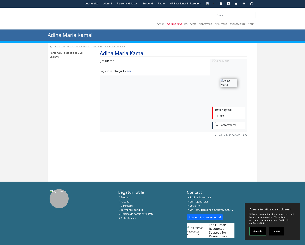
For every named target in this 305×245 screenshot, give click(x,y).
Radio (161, 3)
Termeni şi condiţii (132, 210)
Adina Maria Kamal (115, 46)
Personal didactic (127, 3)
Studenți (148, 3)
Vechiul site (91, 3)
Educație (190, 24)
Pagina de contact (200, 197)
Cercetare (205, 24)
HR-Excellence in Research (185, 3)
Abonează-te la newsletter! (205, 217)
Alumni (107, 3)
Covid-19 (195, 205)
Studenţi (126, 197)
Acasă (160, 24)
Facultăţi (126, 201)
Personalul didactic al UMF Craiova (85, 46)
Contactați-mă (228, 125)
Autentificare (128, 218)
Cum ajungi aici (199, 201)
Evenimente (238, 24)
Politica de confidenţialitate (137, 214)
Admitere (221, 24)
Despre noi (174, 24)
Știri (251, 24)
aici (129, 71)
